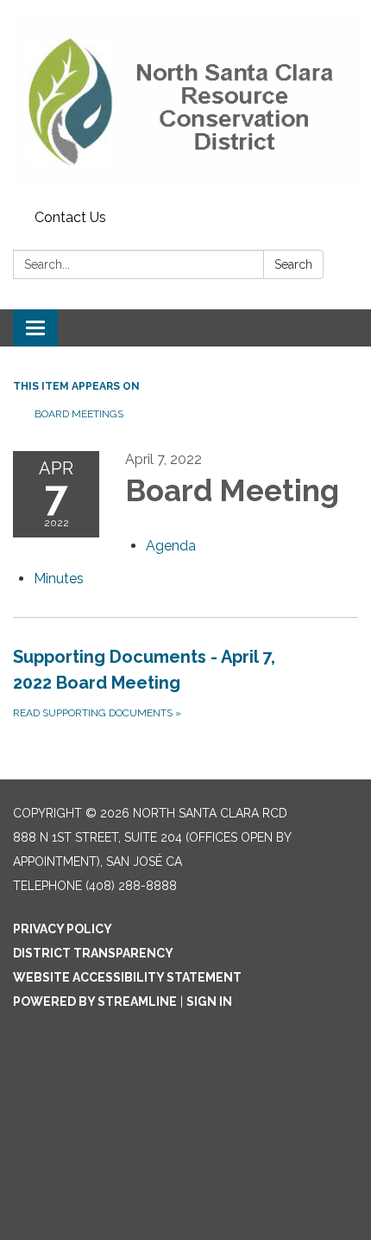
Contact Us (70, 217)
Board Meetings (79, 414)
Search (293, 264)
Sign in (209, 1001)
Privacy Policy (62, 929)
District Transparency (93, 953)
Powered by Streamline (95, 1001)
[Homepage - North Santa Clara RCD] (185, 101)
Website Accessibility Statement (127, 977)
